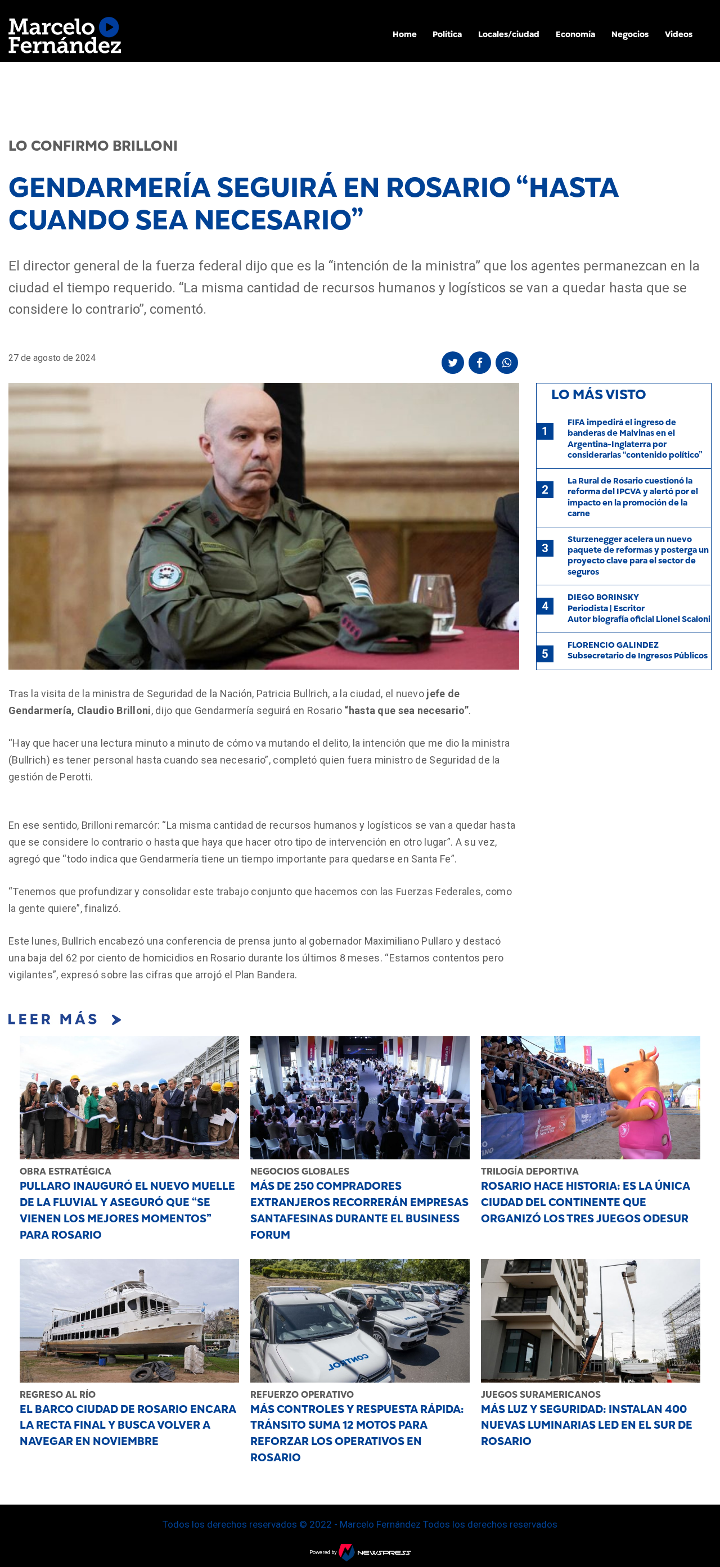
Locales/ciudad (508, 34)
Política (447, 34)
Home (405, 34)
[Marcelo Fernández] (64, 38)
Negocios (630, 34)
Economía (575, 34)
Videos (678, 34)
